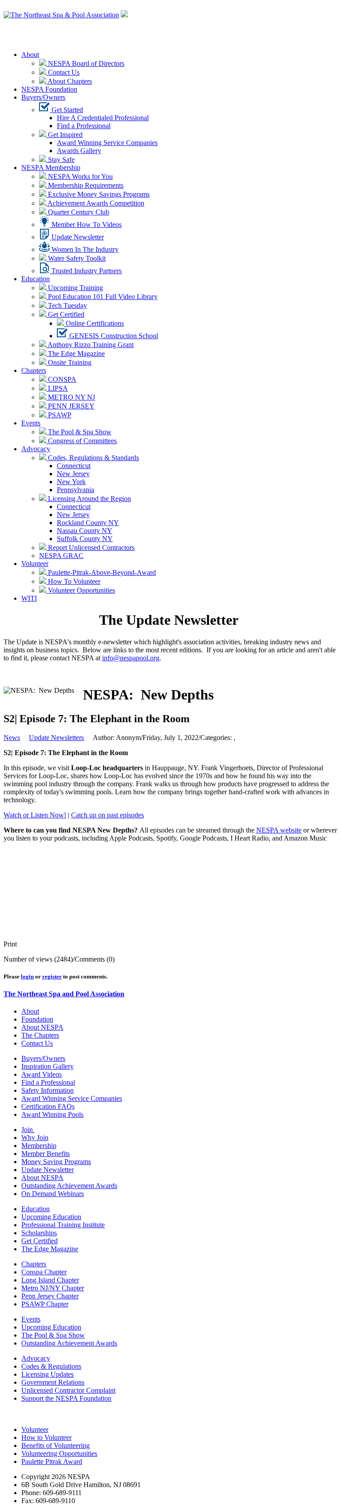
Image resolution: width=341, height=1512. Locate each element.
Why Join (34, 1137)
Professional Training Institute (63, 1225)
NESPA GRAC (61, 555)
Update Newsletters (56, 737)
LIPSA (57, 388)
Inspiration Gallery (47, 1066)
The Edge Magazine (75, 353)
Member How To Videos (86, 224)
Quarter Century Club (77, 212)
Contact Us (62, 72)
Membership (38, 1145)
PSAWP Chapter (44, 1304)
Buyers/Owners (43, 97)
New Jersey (73, 473)
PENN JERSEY (70, 406)
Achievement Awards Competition (95, 203)
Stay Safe (60, 159)
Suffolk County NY (85, 538)
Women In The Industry (84, 249)
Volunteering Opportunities (59, 1453)
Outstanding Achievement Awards (69, 1185)
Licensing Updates (47, 1374)
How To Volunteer (73, 581)
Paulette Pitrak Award (51, 1461)
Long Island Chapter (50, 1280)
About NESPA (42, 1027)
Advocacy (35, 449)
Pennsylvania (75, 489)
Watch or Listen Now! (35, 815)
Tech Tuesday (66, 305)
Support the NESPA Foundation (66, 1398)
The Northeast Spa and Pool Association (64, 994)
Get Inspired (64, 134)
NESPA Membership (50, 167)
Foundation (37, 1019)
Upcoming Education (51, 1217)
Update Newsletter (77, 237)
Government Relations (52, 1382)
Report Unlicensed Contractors (90, 547)
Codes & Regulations (51, 1366)
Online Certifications (94, 323)
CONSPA (61, 379)
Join (28, 1129)
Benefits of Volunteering (55, 1445)
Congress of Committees (81, 441)
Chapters (33, 370)
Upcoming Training (74, 287)
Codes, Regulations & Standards (92, 457)
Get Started (66, 109)
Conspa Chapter (44, 1272)
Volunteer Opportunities (80, 590)
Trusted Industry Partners (86, 271)
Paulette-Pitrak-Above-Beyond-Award (101, 572)
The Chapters (40, 1035)
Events (30, 423)
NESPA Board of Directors (85, 63)
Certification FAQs (48, 1106)
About (30, 54)
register (52, 976)
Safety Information (47, 1090)
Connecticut (74, 465)
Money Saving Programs (56, 1161)
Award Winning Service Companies (107, 142)
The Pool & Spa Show (78, 432)
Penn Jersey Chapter (50, 1296)
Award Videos (41, 1074)
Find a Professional (84, 125)
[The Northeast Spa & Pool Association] (61, 15)
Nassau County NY (84, 530)
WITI (29, 598)
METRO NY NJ (70, 397)
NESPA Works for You (79, 176)
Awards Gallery (79, 150)
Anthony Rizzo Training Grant (90, 344)
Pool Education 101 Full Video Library (102, 296)
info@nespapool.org (130, 658)
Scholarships (39, 1233)
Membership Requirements (84, 185)
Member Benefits (45, 1153)
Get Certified (65, 314)
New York (71, 481)
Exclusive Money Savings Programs (98, 194)
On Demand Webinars (52, 1193)
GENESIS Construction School (112, 336)
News (12, 737)
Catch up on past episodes (107, 815)
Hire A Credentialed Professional (103, 117)
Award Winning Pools (52, 1114)
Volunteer (34, 563)
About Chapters (69, 81)
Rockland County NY (88, 522)
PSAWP (58, 415)
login (27, 976)
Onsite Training (68, 362)
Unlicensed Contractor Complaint (68, 1390)
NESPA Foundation (49, 89)
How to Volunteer (46, 1437)
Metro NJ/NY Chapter (52, 1288)
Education (35, 279)
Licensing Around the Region (88, 498)
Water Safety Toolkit (76, 258)
